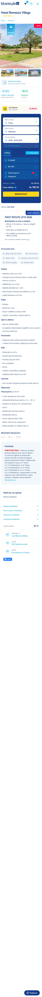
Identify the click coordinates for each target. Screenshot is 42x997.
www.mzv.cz (11, 480)
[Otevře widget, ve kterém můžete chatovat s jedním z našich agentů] (32, 993)
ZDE (28, 239)
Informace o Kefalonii (11, 515)
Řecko (3, 21)
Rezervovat (21, 194)
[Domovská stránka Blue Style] (10, 4)
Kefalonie (11, 21)
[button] (21, 83)
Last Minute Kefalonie (11, 519)
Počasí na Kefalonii (10, 506)
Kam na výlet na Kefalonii (12, 510)
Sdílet (9, 559)
